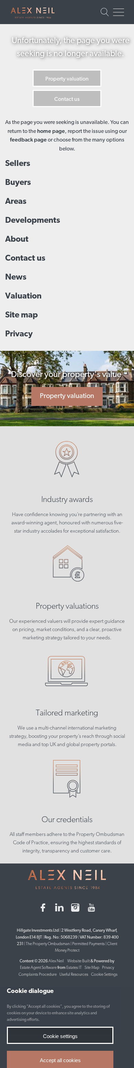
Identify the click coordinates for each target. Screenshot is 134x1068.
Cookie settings (60, 1036)
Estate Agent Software (38, 968)
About (17, 239)
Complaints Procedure (38, 975)
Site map (21, 315)
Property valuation (67, 79)
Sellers (17, 164)
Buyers (18, 183)
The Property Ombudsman (48, 944)
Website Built (78, 961)
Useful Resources (74, 975)
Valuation (23, 296)
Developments (32, 221)
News (15, 277)
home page (51, 131)
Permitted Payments (88, 944)
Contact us (67, 99)
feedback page (28, 140)
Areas (15, 202)
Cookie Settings (104, 975)
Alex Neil (56, 961)
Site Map (92, 968)
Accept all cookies (60, 1060)
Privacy (19, 334)
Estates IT (74, 968)
